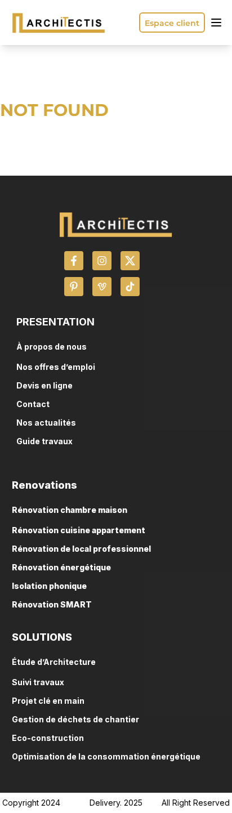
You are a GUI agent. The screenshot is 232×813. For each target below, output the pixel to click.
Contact (33, 404)
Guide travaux (44, 441)
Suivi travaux (38, 682)
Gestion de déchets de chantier (75, 719)
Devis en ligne (44, 385)
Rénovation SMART (52, 604)
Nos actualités (46, 422)
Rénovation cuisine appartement (78, 530)
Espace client (172, 23)
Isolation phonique (49, 586)
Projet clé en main (48, 700)
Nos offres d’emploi (55, 367)
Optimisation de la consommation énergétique (106, 756)
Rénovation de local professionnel (81, 548)
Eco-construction (48, 738)
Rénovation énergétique (61, 567)
